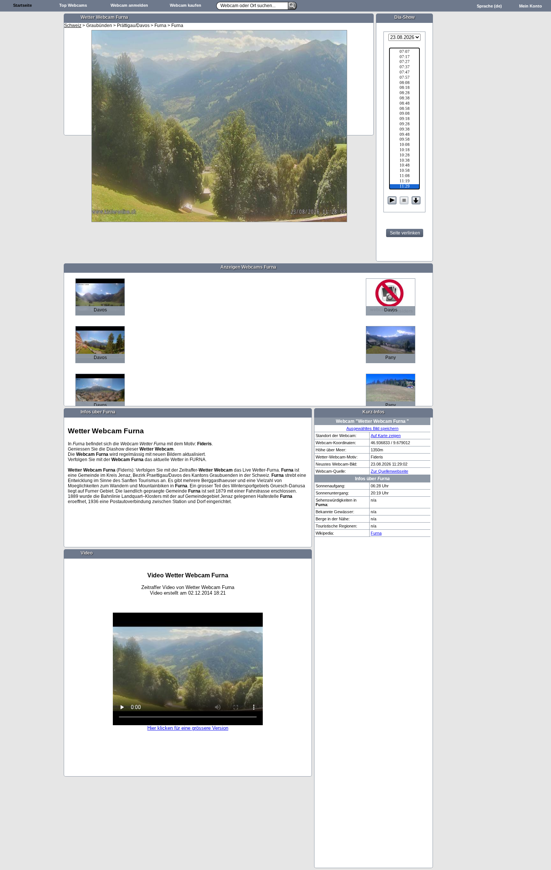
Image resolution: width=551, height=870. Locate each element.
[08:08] (404, 83)
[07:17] (404, 57)
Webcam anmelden (129, 5)
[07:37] (404, 67)
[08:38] (404, 98)
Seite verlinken (405, 233)
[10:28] (404, 155)
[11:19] (404, 181)
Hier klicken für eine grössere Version (187, 728)
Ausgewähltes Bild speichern (372, 428)
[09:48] (404, 135)
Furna (376, 533)
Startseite (22, 5)
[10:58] (404, 171)
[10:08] (404, 145)
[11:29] (404, 186)
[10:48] (404, 165)
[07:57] (404, 78)
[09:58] (404, 140)
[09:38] (404, 129)
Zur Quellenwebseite (389, 471)
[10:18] (404, 150)
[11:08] (404, 176)
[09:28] (404, 124)
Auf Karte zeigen (386, 435)
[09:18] (404, 119)
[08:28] (404, 93)
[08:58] (404, 109)
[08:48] (404, 104)
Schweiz (72, 25)
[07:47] (404, 72)
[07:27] (404, 62)
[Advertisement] (32, 129)
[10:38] (404, 161)
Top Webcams (73, 5)
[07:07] (404, 52)
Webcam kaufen (185, 5)
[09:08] (404, 114)
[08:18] (404, 88)
